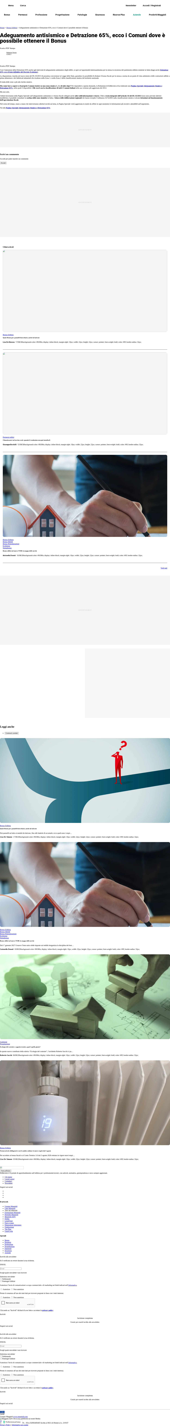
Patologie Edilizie (8, 1281)
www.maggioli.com (20, 1417)
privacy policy (47, 1310)
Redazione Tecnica (11, 52)
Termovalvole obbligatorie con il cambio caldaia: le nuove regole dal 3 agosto (25, 1151)
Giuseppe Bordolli (10, 444)
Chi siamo (8, 1177)
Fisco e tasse (9, 1223)
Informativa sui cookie (20, 1425)
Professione (41, 14)
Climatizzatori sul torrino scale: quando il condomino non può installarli (26, 440)
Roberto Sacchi (6, 1055)
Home (2, 28)
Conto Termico (35, 20)
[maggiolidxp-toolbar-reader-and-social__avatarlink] (4, 53)
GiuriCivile (9, 1231)
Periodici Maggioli (11, 1215)
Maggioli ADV (10, 1217)
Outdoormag (9, 1227)
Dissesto (130, 20)
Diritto (7, 1219)
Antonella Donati (9, 555)
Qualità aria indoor (147, 20)
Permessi (22, 14)
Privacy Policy (5, 1425)
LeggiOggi (9, 1221)
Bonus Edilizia (11, 28)
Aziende (137, 14)
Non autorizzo (18, 1289)
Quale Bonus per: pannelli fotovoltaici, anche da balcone (21, 338)
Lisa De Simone (9, 342)
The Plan (8, 1229)
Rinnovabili (116, 20)
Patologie (82, 14)
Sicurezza (100, 14)
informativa (72, 1285)
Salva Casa (51, 20)
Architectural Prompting (96, 20)
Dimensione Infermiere (13, 1225)
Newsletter (8, 1183)
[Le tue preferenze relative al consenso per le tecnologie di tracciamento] (12, 1422)
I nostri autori (9, 1179)
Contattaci (8, 1181)
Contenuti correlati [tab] (12, 733)
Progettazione (62, 14)
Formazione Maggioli (12, 1213)
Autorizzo (6, 1289)
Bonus (7, 14)
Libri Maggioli (10, 1208)
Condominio (75, 20)
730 (63, 20)
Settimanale (6, 1279)
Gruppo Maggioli (11, 1206)
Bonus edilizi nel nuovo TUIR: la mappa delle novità (20, 551)
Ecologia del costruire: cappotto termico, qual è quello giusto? (20, 1047)
